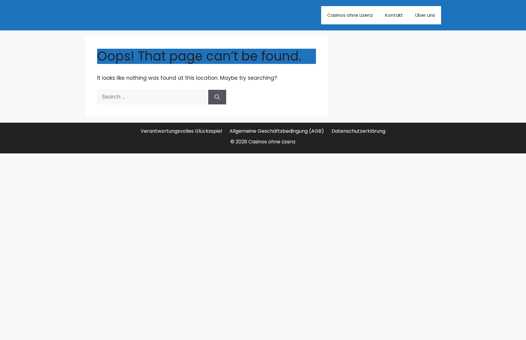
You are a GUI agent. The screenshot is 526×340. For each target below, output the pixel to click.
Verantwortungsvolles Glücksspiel (181, 131)
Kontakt (394, 15)
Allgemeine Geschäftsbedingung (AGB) (277, 131)
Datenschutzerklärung (358, 131)
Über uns (425, 15)
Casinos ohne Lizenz (350, 15)
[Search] (217, 97)
